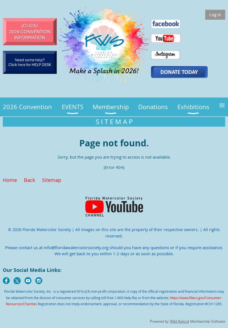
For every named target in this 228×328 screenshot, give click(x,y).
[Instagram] (38, 280)
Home (10, 180)
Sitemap (51, 180)
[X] (17, 280)
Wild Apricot (179, 321)
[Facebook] (6, 280)
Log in (215, 14)
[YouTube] (27, 280)
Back (29, 180)
